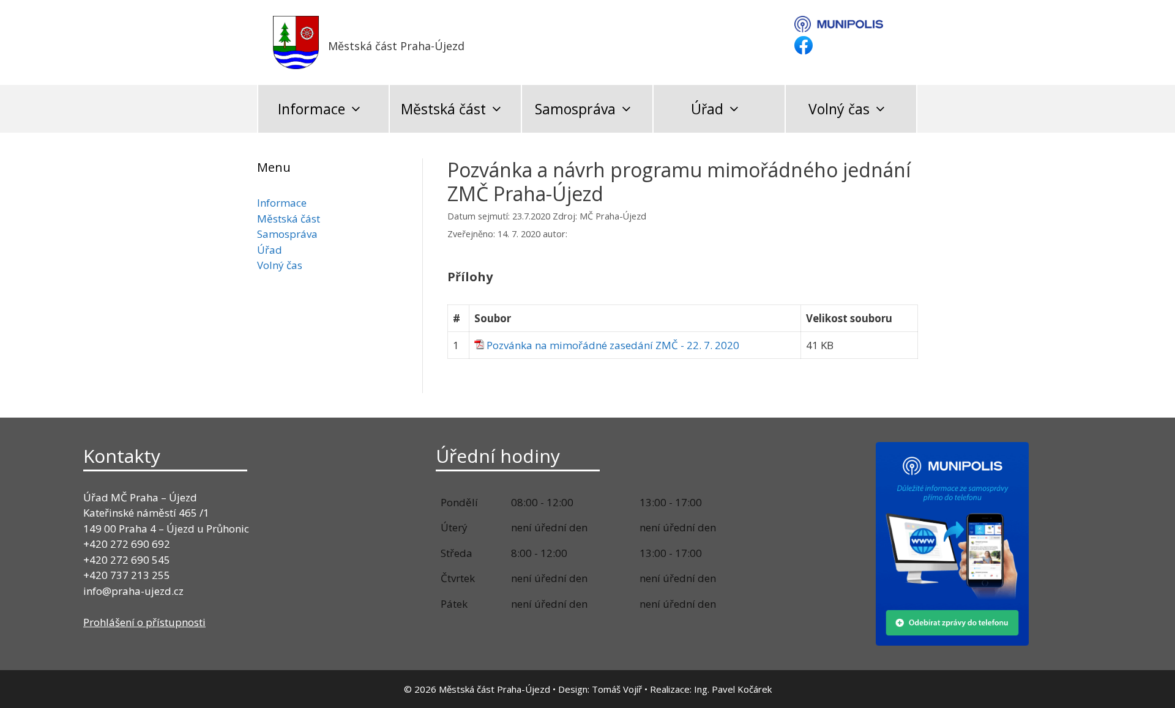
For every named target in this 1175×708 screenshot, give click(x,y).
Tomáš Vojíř (617, 689)
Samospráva (575, 109)
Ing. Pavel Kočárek (733, 689)
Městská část (443, 109)
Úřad (707, 109)
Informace (311, 109)
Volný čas (839, 109)
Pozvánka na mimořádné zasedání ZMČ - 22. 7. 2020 (613, 345)
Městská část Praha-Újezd (396, 46)
